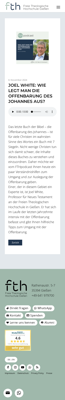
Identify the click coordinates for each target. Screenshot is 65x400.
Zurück (15, 242)
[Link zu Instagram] (15, 367)
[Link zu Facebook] (8, 367)
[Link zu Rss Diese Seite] (37, 367)
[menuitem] (58, 7)
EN (13, 359)
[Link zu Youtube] (22, 367)
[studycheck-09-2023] (18, 340)
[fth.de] (27, 6)
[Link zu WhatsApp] (30, 367)
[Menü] (58, 7)
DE (9, 359)
